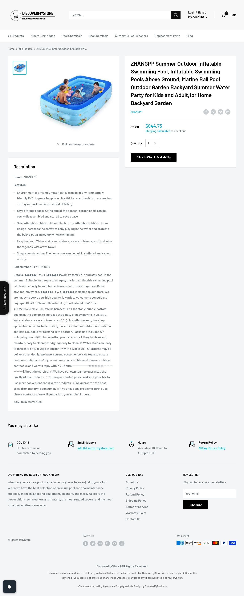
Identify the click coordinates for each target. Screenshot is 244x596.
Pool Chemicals (72, 35)
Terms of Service (137, 506)
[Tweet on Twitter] (220, 112)
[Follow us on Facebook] (85, 543)
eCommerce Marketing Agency (95, 586)
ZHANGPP (136, 112)
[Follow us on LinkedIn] (121, 543)
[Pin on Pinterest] (213, 112)
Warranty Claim (136, 513)
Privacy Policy (135, 488)
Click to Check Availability (153, 157)
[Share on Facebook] (206, 112)
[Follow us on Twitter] (93, 543)
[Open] (9, 586)
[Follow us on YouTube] (114, 543)
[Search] (176, 15)
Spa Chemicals (98, 35)
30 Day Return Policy (212, 448)
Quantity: (137, 143)
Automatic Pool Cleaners (131, 35)
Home (11, 48)
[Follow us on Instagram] (100, 543)
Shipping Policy (136, 500)
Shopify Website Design (129, 586)
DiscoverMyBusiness (156, 586)
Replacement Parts (167, 35)
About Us (132, 482)
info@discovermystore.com (95, 448)
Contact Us (133, 519)
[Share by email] (227, 112)
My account (196, 17)
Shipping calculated (157, 131)
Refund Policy (135, 494)
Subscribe (195, 505)
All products (25, 48)
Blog (190, 35)
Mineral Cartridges (42, 35)
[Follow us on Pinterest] (107, 543)
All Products (16, 35)
